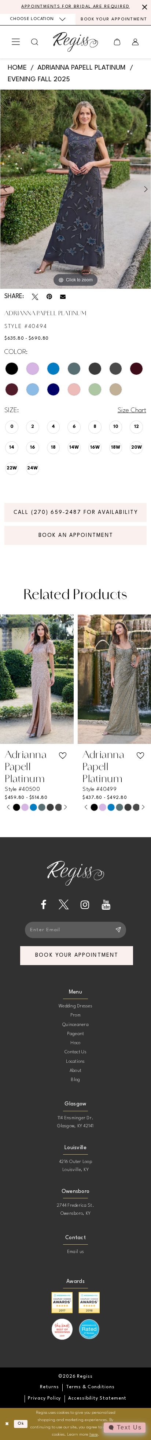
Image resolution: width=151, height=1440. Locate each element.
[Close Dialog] (6, 1424)
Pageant (75, 1034)
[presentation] (37, 679)
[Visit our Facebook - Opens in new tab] (44, 905)
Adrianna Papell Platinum (81, 68)
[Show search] (35, 42)
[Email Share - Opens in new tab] (63, 297)
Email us (75, 1252)
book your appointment (76, 955)
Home (17, 68)
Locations (75, 1061)
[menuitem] (38, 19)
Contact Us (75, 1052)
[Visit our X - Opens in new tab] (64, 905)
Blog (75, 1080)
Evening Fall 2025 (39, 79)
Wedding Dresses (75, 1006)
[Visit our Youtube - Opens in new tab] (106, 905)
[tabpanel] (75, 189)
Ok (21, 1423)
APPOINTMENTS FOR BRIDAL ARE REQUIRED (75, 7)
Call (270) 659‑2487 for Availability (76, 512)
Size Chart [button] (132, 410)
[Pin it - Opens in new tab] (49, 297)
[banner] (75, 42)
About (75, 1071)
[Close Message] (143, 7)
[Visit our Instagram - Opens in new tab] (85, 905)
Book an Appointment (76, 535)
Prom (75, 1015)
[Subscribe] (118, 930)
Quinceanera (75, 1025)
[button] (16, 42)
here (93, 1434)
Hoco (75, 1043)
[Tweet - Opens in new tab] (35, 297)
